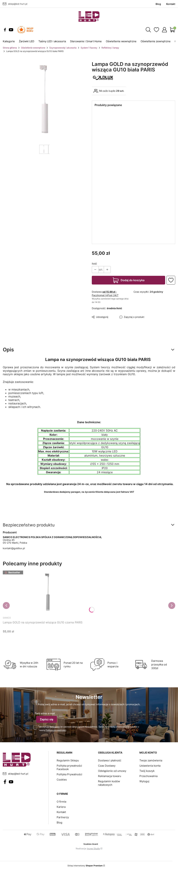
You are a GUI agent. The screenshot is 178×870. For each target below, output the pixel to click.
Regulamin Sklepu (68, 760)
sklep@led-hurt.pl (17, 3)
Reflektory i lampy (110, 47)
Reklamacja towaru (109, 776)
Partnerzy (63, 817)
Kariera (61, 806)
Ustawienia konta (149, 765)
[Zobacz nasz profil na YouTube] (11, 29)
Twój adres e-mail (45, 713)
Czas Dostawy (106, 765)
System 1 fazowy (89, 47)
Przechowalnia (148, 776)
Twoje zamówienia (150, 760)
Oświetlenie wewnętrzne (33, 47)
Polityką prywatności (56, 730)
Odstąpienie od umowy (112, 771)
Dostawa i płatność (109, 760)
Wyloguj (144, 781)
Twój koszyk (147, 771)
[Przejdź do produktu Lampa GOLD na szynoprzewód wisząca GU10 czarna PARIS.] (46, 592)
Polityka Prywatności (69, 774)
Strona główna (10, 47)
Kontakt (61, 812)
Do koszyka (42, 637)
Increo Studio (93, 848)
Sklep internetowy (85, 865)
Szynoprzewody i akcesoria (62, 47)
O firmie (61, 801)
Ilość (94, 263)
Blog (59, 822)
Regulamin (55, 726)
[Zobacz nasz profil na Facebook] (5, 29)
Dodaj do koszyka (132, 280)
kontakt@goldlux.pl (14, 548)
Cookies (62, 779)
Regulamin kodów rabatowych (109, 783)
